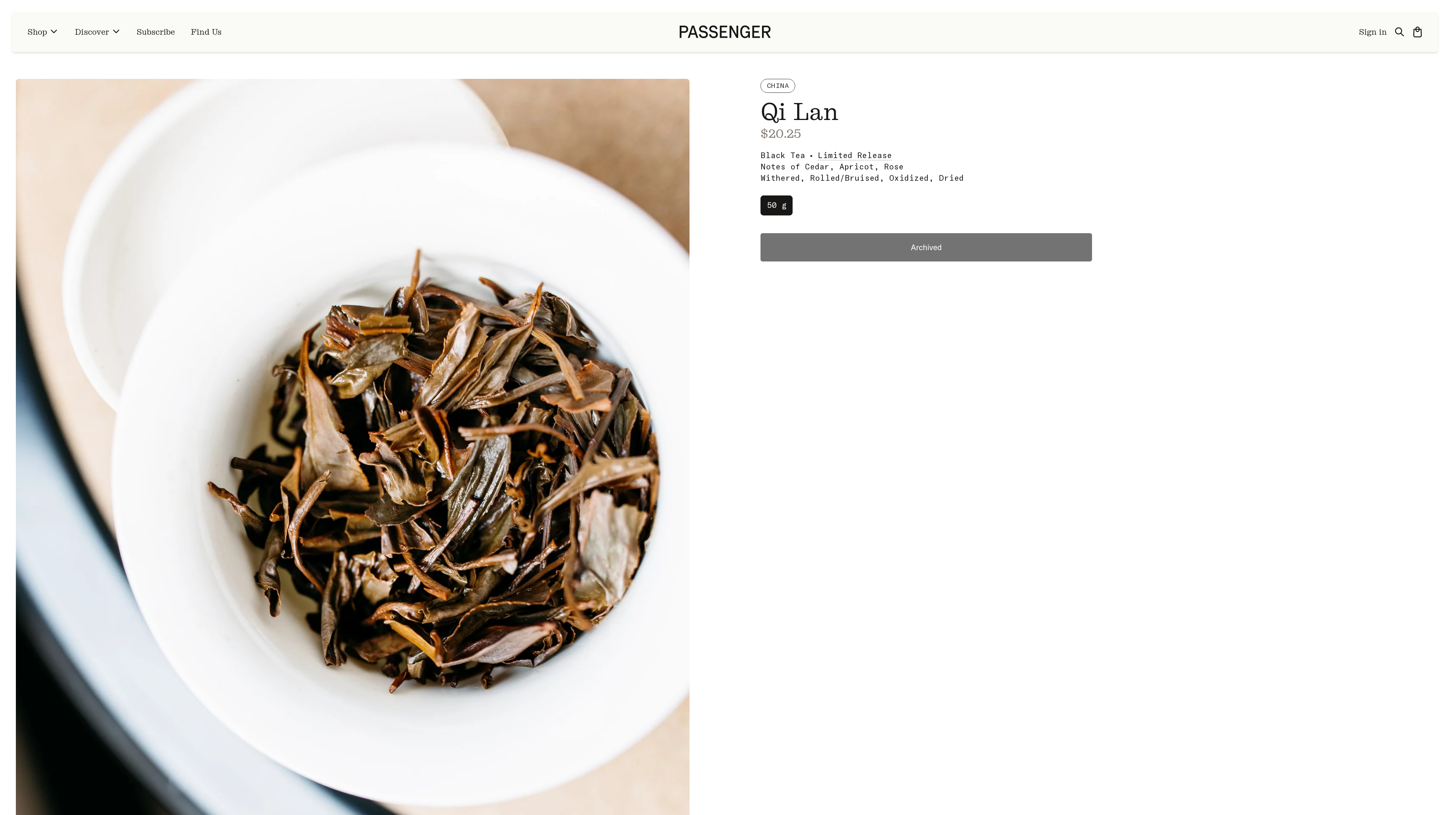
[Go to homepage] (725, 32)
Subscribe (156, 32)
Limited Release (855, 155)
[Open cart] (1417, 32)
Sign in (1373, 32)
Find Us (206, 32)
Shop (37, 32)
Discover (92, 32)
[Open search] (1400, 32)
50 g (777, 205)
